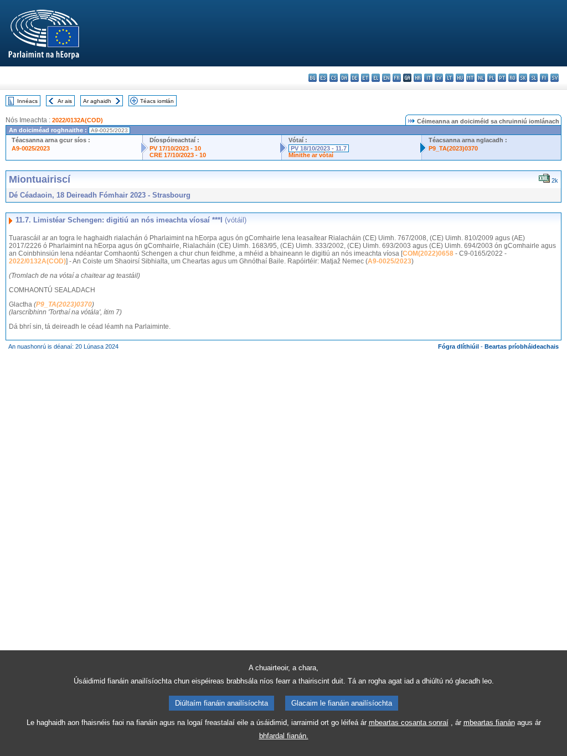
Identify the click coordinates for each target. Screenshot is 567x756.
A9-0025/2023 (31, 148)
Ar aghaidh (97, 101)
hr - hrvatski (418, 78)
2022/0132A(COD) (77, 120)
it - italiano (428, 78)
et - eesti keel (365, 78)
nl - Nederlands (481, 78)
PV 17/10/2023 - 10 (175, 148)
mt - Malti (470, 78)
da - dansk (344, 78)
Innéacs (27, 101)
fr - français (397, 78)
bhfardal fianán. (283, 736)
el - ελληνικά (376, 78)
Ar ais (65, 101)
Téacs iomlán (157, 101)
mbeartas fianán (489, 722)
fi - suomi (544, 78)
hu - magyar (460, 78)
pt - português (502, 78)
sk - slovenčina (523, 78)
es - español (323, 78)
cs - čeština (333, 78)
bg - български (312, 78)
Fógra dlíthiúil (458, 346)
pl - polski (491, 78)
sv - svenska (554, 78)
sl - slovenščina (533, 78)
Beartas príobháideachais (521, 346)
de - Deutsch (354, 78)
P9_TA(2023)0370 (453, 148)
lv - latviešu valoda (439, 78)
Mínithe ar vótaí (310, 155)
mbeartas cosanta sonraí (409, 722)
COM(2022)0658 (428, 253)
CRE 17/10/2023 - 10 (178, 155)
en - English (386, 78)
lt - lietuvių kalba (449, 78)
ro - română (512, 78)
